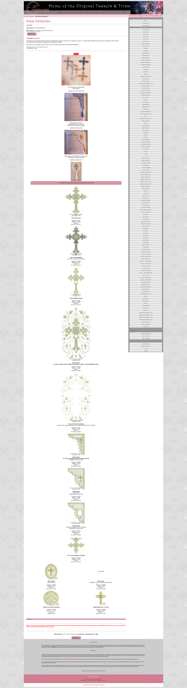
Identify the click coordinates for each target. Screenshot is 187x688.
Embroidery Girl (98, 679)
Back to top (29, 619)
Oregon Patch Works (101, 680)
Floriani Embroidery (92, 680)
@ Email (31, 16)
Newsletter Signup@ (41, 16)
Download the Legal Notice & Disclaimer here (93, 670)
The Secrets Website (89, 679)
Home (26, 16)
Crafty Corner (84, 680)
